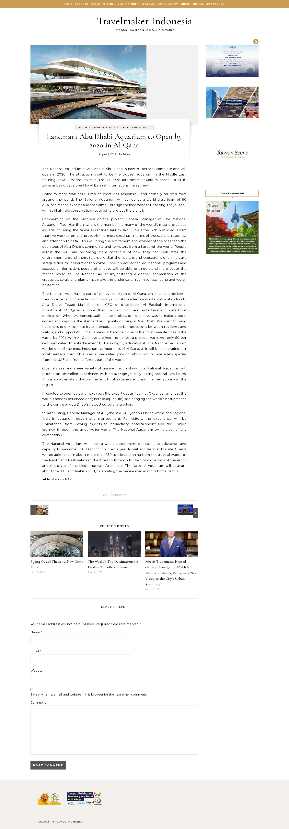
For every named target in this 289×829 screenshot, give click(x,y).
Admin (126, 154)
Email (35, 651)
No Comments (114, 495)
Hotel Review (168, 4)
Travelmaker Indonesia (144, 21)
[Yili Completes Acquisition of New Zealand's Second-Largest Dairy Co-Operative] (189, 511)
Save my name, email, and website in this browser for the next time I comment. (88, 694)
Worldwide (142, 127)
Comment (39, 702)
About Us (82, 4)
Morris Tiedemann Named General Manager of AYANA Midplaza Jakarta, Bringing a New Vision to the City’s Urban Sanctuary (171, 572)
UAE (128, 127)
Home (68, 4)
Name (36, 632)
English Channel (103, 4)
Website (36, 670)
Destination (127, 4)
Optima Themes (72, 821)
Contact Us (216, 4)
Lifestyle (148, 4)
